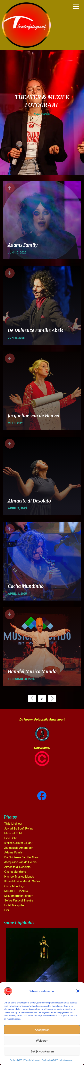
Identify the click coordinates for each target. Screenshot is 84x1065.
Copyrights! (42, 747)
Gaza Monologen (15, 886)
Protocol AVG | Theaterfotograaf (25, 1059)
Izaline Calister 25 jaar (18, 843)
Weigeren (42, 1040)
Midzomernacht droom (18, 895)
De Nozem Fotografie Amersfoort (42, 719)
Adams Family (23, 245)
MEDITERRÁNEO (16, 891)
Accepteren (42, 1030)
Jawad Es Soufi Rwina (18, 828)
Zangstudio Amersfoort (18, 847)
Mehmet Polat (13, 833)
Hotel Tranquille (14, 905)
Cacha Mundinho (26, 586)
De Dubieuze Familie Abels (35, 330)
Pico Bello (10, 838)
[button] (78, 991)
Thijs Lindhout (13, 823)
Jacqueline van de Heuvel (33, 415)
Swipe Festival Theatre (18, 900)
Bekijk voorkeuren (42, 1051)
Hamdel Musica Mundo (32, 671)
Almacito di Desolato (29, 501)
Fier (6, 910)
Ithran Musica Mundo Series (22, 881)
